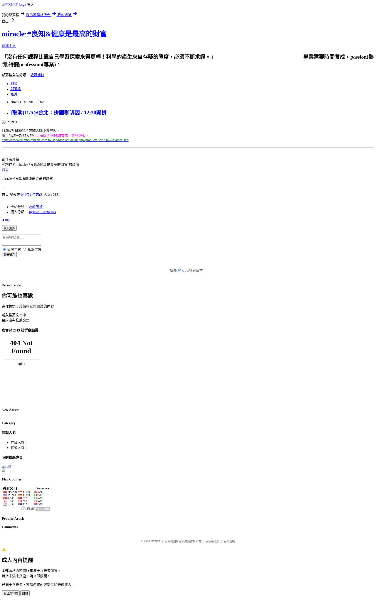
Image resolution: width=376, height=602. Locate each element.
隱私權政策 (212, 541)
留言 (35, 194)
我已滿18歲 (10, 593)
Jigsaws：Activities (42, 212)
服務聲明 (229, 541)
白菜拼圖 (6, 466)
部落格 (15, 89)
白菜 (5, 170)
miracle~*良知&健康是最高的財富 (54, 34)
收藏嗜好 (37, 75)
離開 (25, 593)
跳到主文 (9, 46)
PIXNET (155, 541)
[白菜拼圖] (3, 471)
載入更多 (9, 228)
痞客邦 (26, 194)
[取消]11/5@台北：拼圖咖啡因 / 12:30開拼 (58, 112)
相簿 (13, 84)
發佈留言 (9, 254)
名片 (13, 94)
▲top (6, 220)
